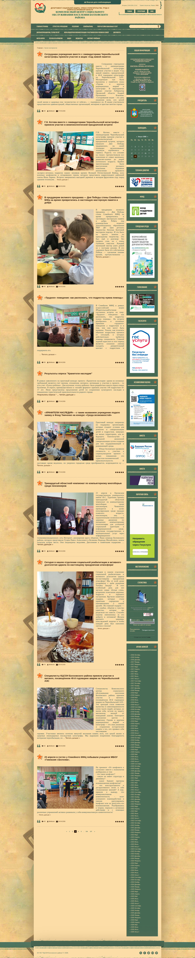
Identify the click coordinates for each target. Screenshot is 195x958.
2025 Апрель (135, 894)
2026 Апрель (135, 922)
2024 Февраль (136, 861)
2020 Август (135, 761)
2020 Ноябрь (135, 768)
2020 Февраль (136, 747)
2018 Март (134, 693)
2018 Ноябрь (135, 712)
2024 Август (135, 875)
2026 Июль (134, 929)
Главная (129, 11)
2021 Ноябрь (135, 797)
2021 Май (134, 783)
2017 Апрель (135, 669)
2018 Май (134, 697)
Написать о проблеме (140, 552)
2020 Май (134, 754)
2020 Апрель (135, 752)
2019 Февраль (136, 719)
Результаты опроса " (48, 395)
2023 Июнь (134, 842)
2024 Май (134, 868)
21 (145, 153)
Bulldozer (52, 111)
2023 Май (134, 839)
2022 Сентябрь (136, 820)
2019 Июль (134, 731)
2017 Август (135, 678)
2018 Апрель (135, 695)
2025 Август (135, 903)
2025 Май (134, 896)
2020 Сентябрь (136, 764)
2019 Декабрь (135, 742)
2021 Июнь (134, 785)
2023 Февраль (136, 832)
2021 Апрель (135, 780)
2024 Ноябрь (135, 882)
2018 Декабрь (135, 714)
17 (132, 153)
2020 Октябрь (135, 766)
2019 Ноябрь (135, 740)
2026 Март (134, 920)
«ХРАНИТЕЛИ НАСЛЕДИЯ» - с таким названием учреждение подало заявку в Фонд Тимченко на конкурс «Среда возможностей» (82, 413)
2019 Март (134, 721)
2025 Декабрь (135, 913)
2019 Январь (135, 716)
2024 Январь (135, 858)
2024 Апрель (135, 865)
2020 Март (134, 749)
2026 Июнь (134, 927)
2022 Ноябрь (135, 825)
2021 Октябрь (135, 794)
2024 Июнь (134, 870)
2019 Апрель (135, 723)
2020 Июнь (134, 757)
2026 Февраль (136, 917)
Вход (152, 11)
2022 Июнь (134, 813)
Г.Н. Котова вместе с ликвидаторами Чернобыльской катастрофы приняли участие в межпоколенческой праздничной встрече (81, 123)
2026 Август (135, 932)
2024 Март (134, 863)
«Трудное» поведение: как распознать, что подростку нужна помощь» (83, 297)
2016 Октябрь (135, 655)
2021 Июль (134, 787)
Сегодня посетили (148, 630)
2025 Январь (135, 887)
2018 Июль (134, 702)
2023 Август (135, 846)
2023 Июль (134, 844)
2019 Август (135, 733)
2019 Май (134, 726)
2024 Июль (134, 872)
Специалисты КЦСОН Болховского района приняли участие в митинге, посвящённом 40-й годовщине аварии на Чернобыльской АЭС (81, 678)
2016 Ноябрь (135, 657)
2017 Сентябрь (136, 681)
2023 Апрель (135, 837)
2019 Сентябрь (136, 735)
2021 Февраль (136, 775)
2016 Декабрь (135, 660)
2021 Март (134, 778)
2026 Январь (135, 915)
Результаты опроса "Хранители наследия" (68, 373)
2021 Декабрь (135, 799)
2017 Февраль (136, 664)
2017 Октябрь (135, 683)
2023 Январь (135, 830)
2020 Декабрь (135, 771)
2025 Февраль (136, 889)
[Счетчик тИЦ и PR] (148, 616)
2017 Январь (135, 662)
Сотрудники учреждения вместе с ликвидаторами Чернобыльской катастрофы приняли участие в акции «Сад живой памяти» (81, 55)
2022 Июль (134, 816)
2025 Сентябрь (136, 906)
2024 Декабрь (135, 884)
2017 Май (134, 671)
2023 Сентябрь (136, 849)
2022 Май (134, 811)
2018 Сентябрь (136, 707)
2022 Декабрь (135, 828)
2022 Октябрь (135, 823)
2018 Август (135, 704)
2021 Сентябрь (136, 792)
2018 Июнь (134, 700)
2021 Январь (135, 773)
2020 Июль (134, 759)
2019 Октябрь (135, 738)
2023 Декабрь (135, 856)
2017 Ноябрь (135, 686)
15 (149, 150)
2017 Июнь (134, 674)
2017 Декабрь (135, 688)
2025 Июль (134, 901)
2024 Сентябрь (136, 877)
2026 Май (134, 925)
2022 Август (135, 818)
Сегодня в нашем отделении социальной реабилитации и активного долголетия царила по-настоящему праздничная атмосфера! (82, 563)
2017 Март (134, 667)
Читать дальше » (63, 180)
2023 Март (134, 835)
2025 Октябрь (135, 908)
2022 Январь (135, 802)
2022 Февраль (136, 804)
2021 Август (135, 790)
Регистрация (141, 11)
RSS (157, 5)
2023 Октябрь (135, 851)
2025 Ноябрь (135, 910)
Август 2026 (142, 136)
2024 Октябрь (135, 880)
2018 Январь (135, 690)
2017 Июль (134, 676)
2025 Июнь (134, 899)
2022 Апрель (135, 809)
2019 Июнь (134, 728)
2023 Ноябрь (135, 854)
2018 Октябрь (135, 709)
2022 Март (134, 806)
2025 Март (134, 891)
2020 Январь (135, 745)
